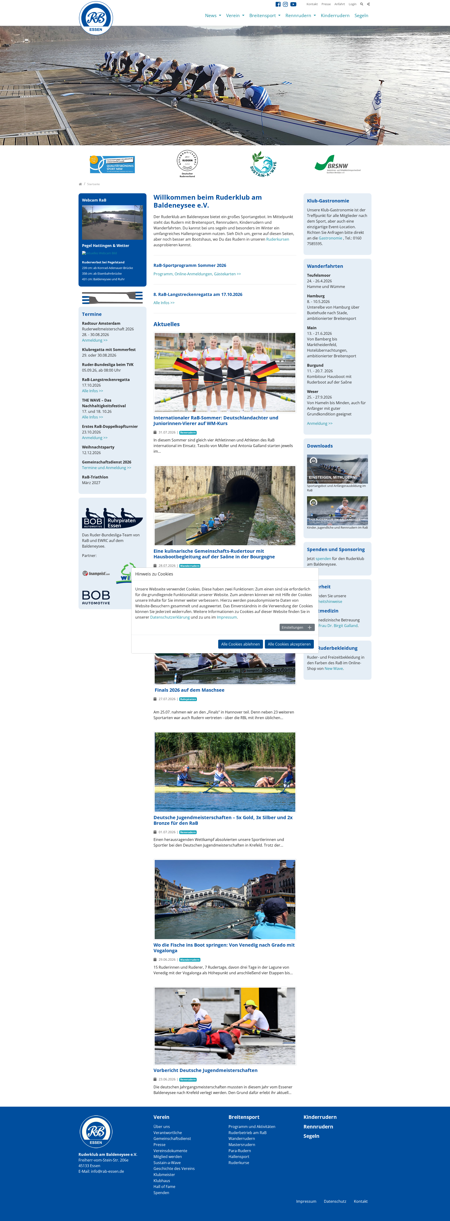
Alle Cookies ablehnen (240, 644)
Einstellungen (292, 627)
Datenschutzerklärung (170, 617)
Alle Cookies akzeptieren (289, 644)
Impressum (227, 617)
